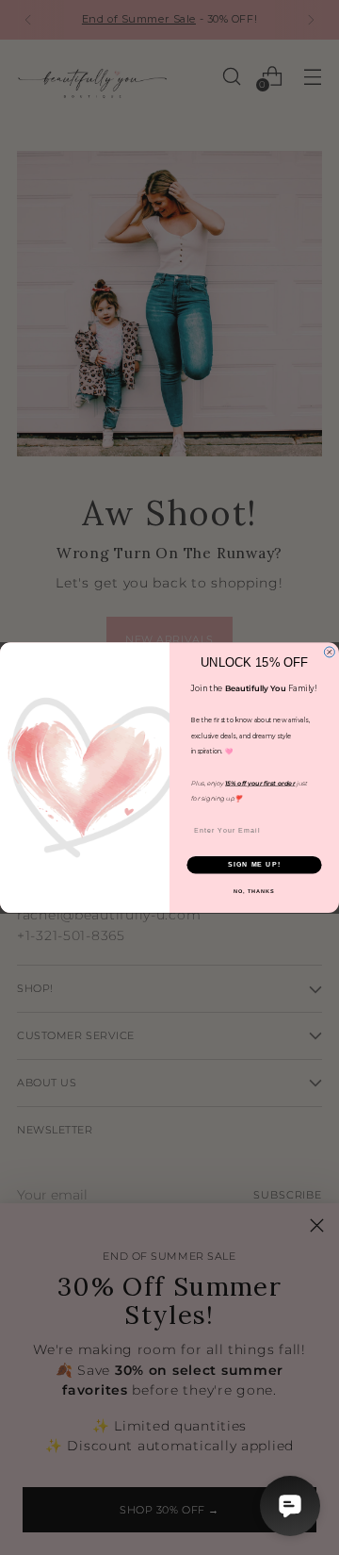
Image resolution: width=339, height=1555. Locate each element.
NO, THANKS (254, 891)
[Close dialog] (329, 652)
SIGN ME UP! (254, 864)
